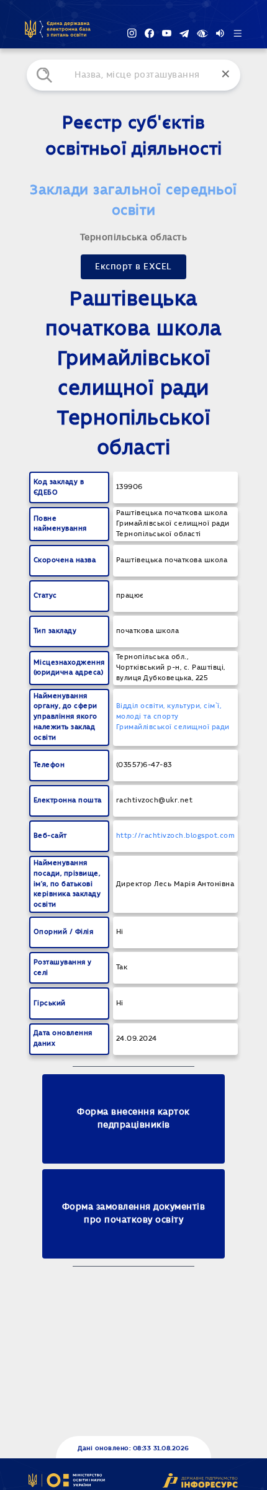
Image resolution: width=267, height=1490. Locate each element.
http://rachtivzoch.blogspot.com (175, 835)
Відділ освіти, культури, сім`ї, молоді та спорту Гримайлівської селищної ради (173, 716)
